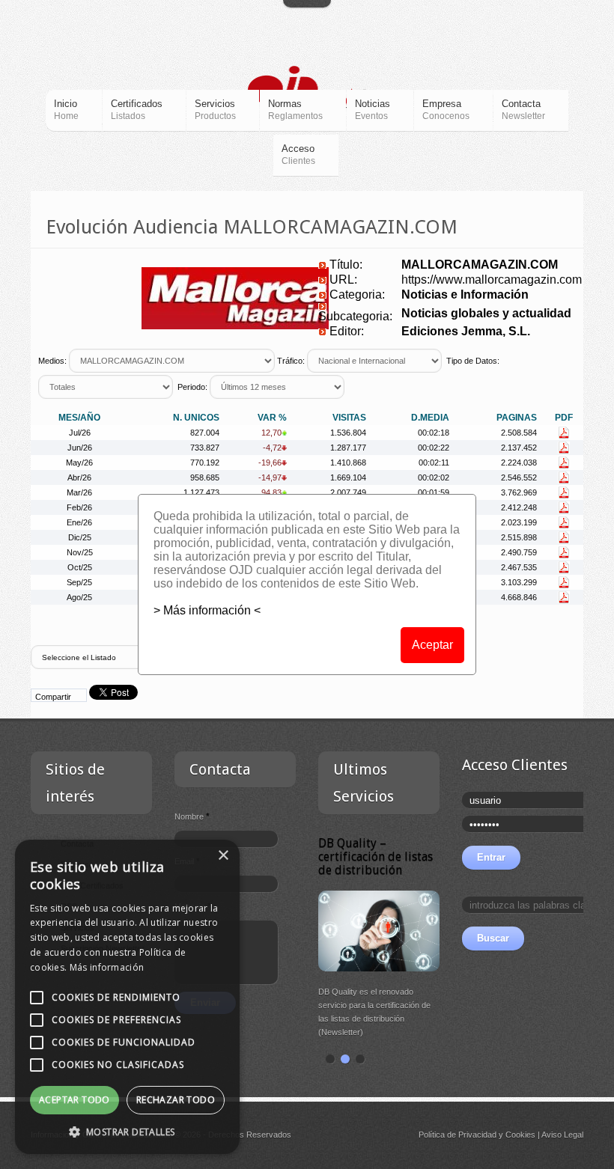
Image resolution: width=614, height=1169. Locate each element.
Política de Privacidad (457, 1134)
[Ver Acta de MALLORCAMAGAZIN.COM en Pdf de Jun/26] (563, 448)
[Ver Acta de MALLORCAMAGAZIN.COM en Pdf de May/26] (563, 462)
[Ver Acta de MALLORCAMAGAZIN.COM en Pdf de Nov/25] (563, 552)
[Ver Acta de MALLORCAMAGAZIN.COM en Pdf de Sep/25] (563, 582)
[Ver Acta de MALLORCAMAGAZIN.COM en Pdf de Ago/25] (563, 597)
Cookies (520, 1134)
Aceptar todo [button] (74, 1099)
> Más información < (207, 610)
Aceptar (432, 644)
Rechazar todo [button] (175, 1099)
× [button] (222, 855)
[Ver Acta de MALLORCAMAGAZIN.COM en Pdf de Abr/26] (563, 477)
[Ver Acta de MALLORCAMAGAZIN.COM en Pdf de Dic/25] (563, 537)
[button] (127, 1131)
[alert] (127, 997)
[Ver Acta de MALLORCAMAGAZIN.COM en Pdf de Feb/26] (563, 507)
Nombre (192, 816)
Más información (107, 967)
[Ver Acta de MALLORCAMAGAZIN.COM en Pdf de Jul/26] (563, 433)
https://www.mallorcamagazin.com (491, 279)
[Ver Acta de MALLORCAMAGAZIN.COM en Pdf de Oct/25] (563, 567)
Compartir (53, 696)
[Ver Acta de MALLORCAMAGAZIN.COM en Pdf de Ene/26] (563, 522)
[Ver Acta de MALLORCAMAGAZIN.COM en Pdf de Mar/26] (563, 492)
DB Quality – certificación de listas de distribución (375, 856)
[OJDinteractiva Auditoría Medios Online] (307, 88)
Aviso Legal (562, 1134)
